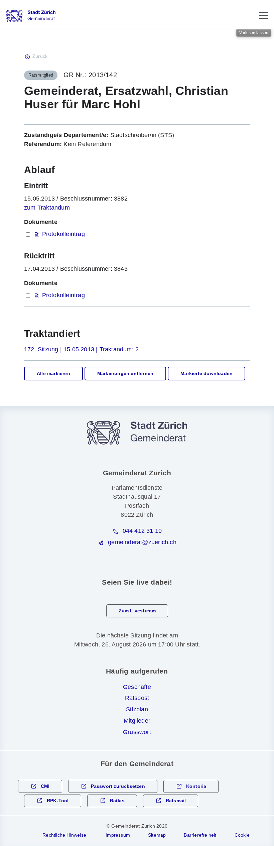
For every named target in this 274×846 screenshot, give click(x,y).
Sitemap (157, 835)
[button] (263, 15)
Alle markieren (53, 373)
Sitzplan (137, 709)
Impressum (118, 835)
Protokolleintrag (63, 234)
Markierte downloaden (206, 373)
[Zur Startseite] (30, 16)
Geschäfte (137, 687)
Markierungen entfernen (125, 373)
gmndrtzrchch (142, 542)
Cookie (242, 835)
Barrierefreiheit (200, 835)
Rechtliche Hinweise (64, 835)
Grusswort (137, 732)
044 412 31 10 (142, 530)
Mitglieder (137, 720)
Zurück (39, 56)
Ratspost (137, 698)
